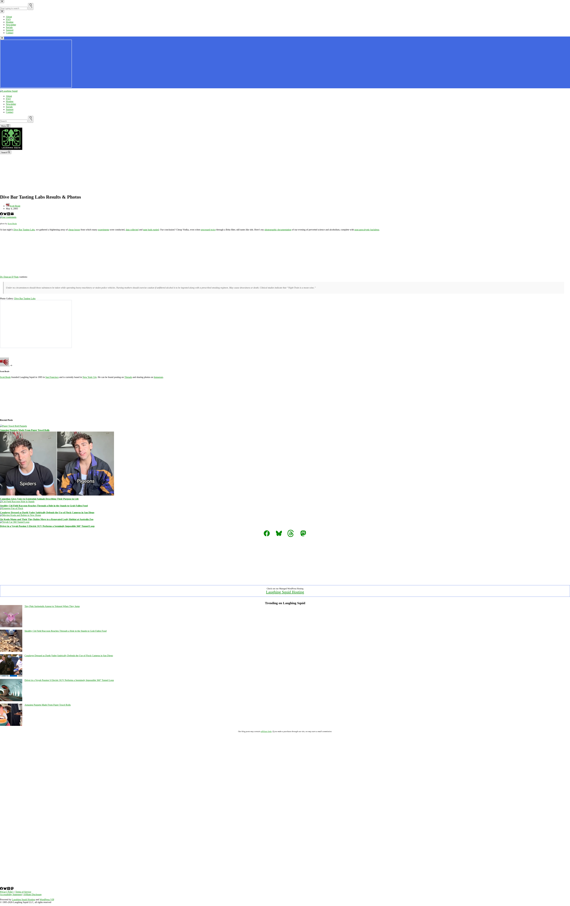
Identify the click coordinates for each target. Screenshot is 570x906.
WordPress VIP (47, 899)
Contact (9, 112)
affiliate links (266, 731)
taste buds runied (151, 229)
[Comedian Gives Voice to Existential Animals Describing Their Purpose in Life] (57, 494)
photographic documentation (278, 229)
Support (9, 109)
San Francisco (52, 377)
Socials (9, 107)
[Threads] (9, 214)
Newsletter (11, 104)
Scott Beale (12, 223)
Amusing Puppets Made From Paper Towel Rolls (24, 430)
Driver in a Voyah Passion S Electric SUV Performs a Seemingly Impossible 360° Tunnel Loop (47, 526)
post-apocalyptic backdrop (366, 229)
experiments (103, 229)
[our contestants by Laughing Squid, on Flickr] (8, 217)
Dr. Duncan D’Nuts (9, 277)
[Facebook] (2, 214)
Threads (128, 377)
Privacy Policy (7, 892)
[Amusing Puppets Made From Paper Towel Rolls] (13, 426)
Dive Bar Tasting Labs (24, 229)
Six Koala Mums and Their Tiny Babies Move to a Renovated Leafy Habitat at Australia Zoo (46, 519)
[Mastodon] (12, 889)
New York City (90, 377)
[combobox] (13, 121)
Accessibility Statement (11, 894)
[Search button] (30, 119)
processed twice (208, 229)
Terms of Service (23, 892)
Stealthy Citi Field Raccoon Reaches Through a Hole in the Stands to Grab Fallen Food (44, 505)
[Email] (12, 214)
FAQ (8, 99)
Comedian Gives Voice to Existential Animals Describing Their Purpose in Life (39, 499)
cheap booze (74, 229)
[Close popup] (2, 38)
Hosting (9, 101)
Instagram (158, 377)
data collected (132, 229)
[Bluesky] (5, 214)
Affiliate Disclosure (32, 894)
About (9, 96)
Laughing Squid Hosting (285, 592)
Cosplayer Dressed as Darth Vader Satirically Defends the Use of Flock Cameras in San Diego (47, 512)
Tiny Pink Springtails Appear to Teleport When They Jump (52, 606)
